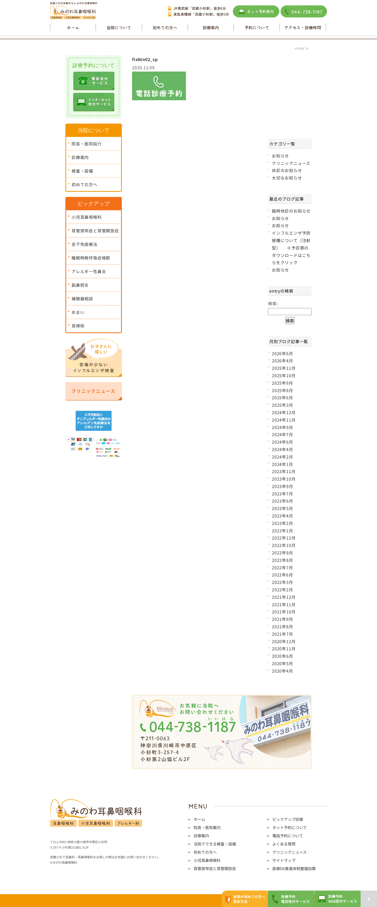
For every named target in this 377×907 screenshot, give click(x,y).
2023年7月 (282, 494)
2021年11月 (283, 604)
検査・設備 (82, 171)
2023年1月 (282, 530)
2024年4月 (282, 449)
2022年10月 (283, 545)
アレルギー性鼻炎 (89, 271)
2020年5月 (282, 663)
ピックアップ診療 (287, 819)
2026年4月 (282, 360)
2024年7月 (282, 434)
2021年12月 (283, 597)
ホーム (73, 27)
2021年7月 (282, 634)
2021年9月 (282, 619)
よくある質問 (283, 843)
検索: (273, 303)
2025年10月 (283, 375)
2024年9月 (282, 427)
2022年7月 (282, 567)
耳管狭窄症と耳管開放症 (95, 230)
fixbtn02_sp (145, 59)
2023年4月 (282, 516)
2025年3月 (282, 405)
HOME (299, 48)
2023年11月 (283, 471)
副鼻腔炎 (80, 285)
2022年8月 (282, 560)
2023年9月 (282, 486)
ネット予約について (289, 827)
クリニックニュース (291, 163)
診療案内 (80, 157)
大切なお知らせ (287, 178)
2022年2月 (282, 589)
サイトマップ (283, 860)
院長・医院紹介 (87, 144)
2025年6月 (282, 397)
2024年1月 (282, 464)
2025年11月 (283, 368)
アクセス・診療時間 (302, 27)
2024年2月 (282, 457)
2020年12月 (283, 641)
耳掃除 (78, 326)
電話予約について (287, 835)
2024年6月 (282, 442)
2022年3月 (282, 582)
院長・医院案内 (207, 827)
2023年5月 (282, 508)
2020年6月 (282, 656)
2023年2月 (282, 523)
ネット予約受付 (260, 11)
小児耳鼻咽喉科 (87, 217)
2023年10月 (283, 479)
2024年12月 (283, 412)
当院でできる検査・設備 (215, 843)
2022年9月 (282, 553)
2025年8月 (282, 390)
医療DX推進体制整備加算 (294, 868)
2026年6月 (282, 353)
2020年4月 (282, 671)
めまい (78, 312)
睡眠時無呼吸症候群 (91, 258)
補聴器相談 (82, 298)
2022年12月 (283, 538)
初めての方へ (165, 27)
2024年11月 (283, 420)
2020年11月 (283, 648)
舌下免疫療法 (84, 244)
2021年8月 (282, 626)
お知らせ (280, 156)
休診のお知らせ (287, 170)
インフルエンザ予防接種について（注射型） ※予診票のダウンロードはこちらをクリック (291, 247)
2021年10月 (283, 612)
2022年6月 (282, 575)
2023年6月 (282, 501)
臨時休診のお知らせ (291, 211)
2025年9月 (282, 383)
